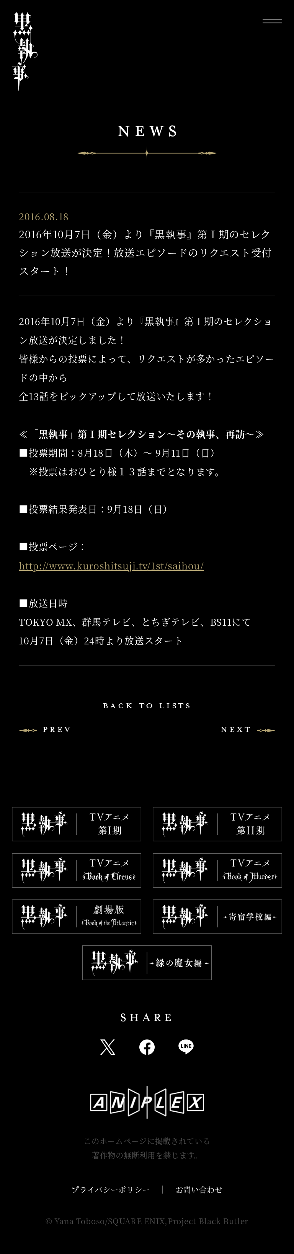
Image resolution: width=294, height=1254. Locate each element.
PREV (57, 729)
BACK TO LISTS (147, 705)
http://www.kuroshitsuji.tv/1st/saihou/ (111, 565)
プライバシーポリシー (110, 1189)
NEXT (236, 729)
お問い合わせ (199, 1189)
